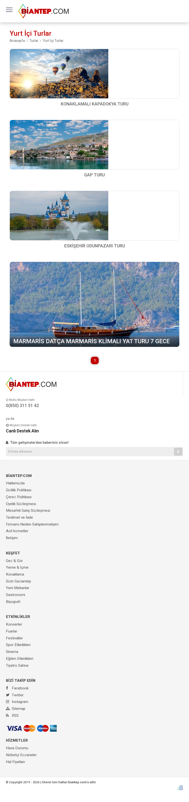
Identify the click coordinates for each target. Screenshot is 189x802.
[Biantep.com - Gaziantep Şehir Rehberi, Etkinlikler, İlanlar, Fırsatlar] (43, 11)
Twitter (17, 695)
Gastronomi (15, 595)
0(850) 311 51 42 (22, 405)
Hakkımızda (15, 483)
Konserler (14, 624)
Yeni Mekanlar (17, 588)
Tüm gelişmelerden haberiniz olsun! (39, 442)
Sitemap (18, 708)
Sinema (12, 651)
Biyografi (13, 601)
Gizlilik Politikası (18, 490)
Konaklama (15, 574)
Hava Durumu (17, 748)
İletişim (12, 538)
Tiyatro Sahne (17, 665)
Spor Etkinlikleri (18, 645)
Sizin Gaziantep (18, 581)
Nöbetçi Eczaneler (21, 755)
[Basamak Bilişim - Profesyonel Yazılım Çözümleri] (180, 787)
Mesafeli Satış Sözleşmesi (28, 510)
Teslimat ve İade (19, 517)
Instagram (19, 702)
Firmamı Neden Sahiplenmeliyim (32, 524)
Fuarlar (11, 631)
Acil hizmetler (17, 531)
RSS (15, 715)
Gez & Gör (14, 561)
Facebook (20, 688)
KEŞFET (13, 553)
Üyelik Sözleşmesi (21, 504)
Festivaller (14, 638)
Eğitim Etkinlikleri (19, 658)
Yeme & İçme (17, 567)
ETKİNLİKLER (18, 616)
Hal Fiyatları (15, 762)
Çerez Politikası (19, 497)
